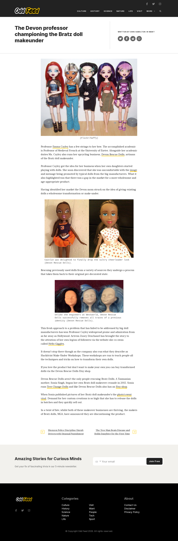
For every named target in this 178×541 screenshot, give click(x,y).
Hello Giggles (56, 344)
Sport (92, 519)
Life (131, 11)
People (93, 512)
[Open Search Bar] (160, 11)
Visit (139, 11)
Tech (91, 515)
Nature (120, 11)
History (95, 11)
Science (108, 11)
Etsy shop (121, 386)
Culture (81, 11)
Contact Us (130, 505)
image (133, 170)
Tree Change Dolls (57, 386)
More (149, 11)
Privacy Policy (132, 512)
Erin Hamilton (138, 32)
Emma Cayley (60, 146)
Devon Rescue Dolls (112, 154)
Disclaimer (129, 508)
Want (152, 32)
